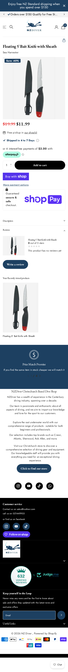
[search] (11, 27)
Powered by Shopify (45, 633)
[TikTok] (39, 486)
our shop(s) (30, 133)
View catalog (5, 27)
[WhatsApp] (50, 486)
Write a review (15, 264)
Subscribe (61, 615)
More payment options (16, 185)
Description (8, 220)
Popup (37, 140)
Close (64, 5)
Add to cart (40, 165)
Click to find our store (34, 468)
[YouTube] (28, 486)
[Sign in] (56, 27)
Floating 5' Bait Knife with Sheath (19, 336)
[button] (4, 14)
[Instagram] (18, 486)
